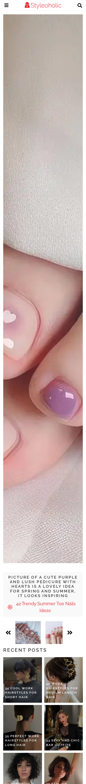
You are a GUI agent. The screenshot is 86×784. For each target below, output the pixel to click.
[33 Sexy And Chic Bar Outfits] (63, 728)
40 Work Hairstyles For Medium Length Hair (62, 690)
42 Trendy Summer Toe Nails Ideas (45, 607)
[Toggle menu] (6, 6)
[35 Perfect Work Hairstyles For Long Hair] (22, 728)
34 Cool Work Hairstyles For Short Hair (21, 693)
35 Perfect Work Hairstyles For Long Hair (22, 740)
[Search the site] (80, 6)
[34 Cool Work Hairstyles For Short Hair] (22, 680)
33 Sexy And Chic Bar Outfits (63, 743)
